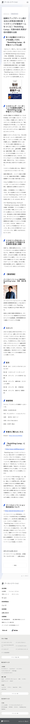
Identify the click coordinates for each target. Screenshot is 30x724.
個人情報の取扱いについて (19, 619)
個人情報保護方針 (6, 619)
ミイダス (24, 679)
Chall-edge (14, 670)
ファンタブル (19, 668)
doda (2, 679)
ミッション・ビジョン (14, 591)
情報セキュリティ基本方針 (8, 622)
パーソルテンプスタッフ (20, 642)
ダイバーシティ (15, 594)
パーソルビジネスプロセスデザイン (7, 646)
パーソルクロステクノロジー (21, 645)
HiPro (20, 687)
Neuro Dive (15, 687)
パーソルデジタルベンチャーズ (22, 649)
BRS (19, 679)
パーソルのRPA (4, 705)
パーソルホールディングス (6, 642)
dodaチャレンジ (4, 681)
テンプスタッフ (4, 668)
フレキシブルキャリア (5, 670)
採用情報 (4, 609)
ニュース (4, 605)
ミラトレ (9, 687)
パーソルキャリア (4, 649)
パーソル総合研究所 (5, 652)
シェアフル (3, 687)
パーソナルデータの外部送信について (10, 625)
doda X (11, 681)
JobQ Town (3, 689)
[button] (27, 2)
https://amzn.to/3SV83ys (15, 435)
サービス (4, 598)
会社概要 (4, 591)
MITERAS (10, 707)
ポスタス (16, 707)
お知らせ (26, 575)
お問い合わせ (21, 556)
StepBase (3, 709)
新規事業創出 (5, 601)
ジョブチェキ (12, 668)
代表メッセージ (5, 594)
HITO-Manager (4, 707)
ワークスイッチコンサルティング (15, 705)
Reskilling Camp (23, 707)
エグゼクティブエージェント (11, 679)
